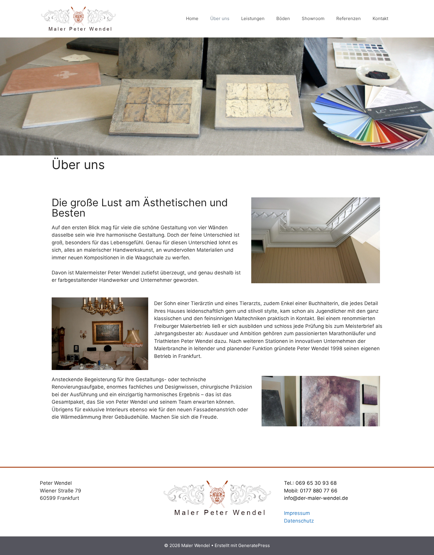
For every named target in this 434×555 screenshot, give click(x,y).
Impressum (297, 513)
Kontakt (380, 18)
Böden (283, 18)
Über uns (219, 18)
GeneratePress (254, 545)
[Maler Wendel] (78, 18)
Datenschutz (299, 521)
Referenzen (348, 18)
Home (192, 18)
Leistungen (253, 18)
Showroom (313, 18)
